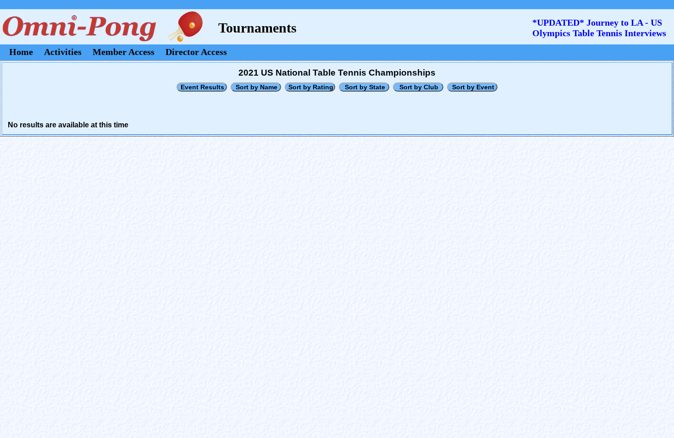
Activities (63, 52)
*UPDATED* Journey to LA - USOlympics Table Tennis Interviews (599, 27)
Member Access (124, 52)
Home (21, 52)
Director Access (196, 52)
